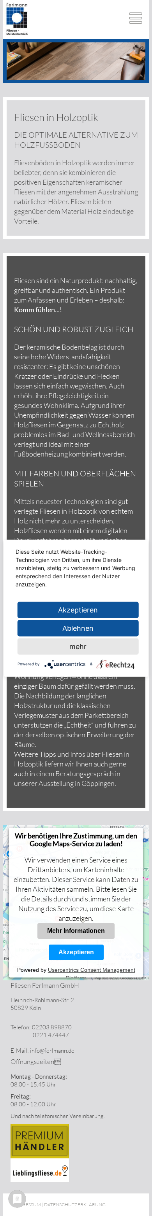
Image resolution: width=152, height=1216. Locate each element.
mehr (78, 646)
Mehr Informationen (76, 930)
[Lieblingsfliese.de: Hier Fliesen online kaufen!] (40, 1180)
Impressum (27, 1204)
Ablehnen (78, 628)
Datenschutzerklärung (75, 1204)
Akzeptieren (76, 951)
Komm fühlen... (37, 309)
